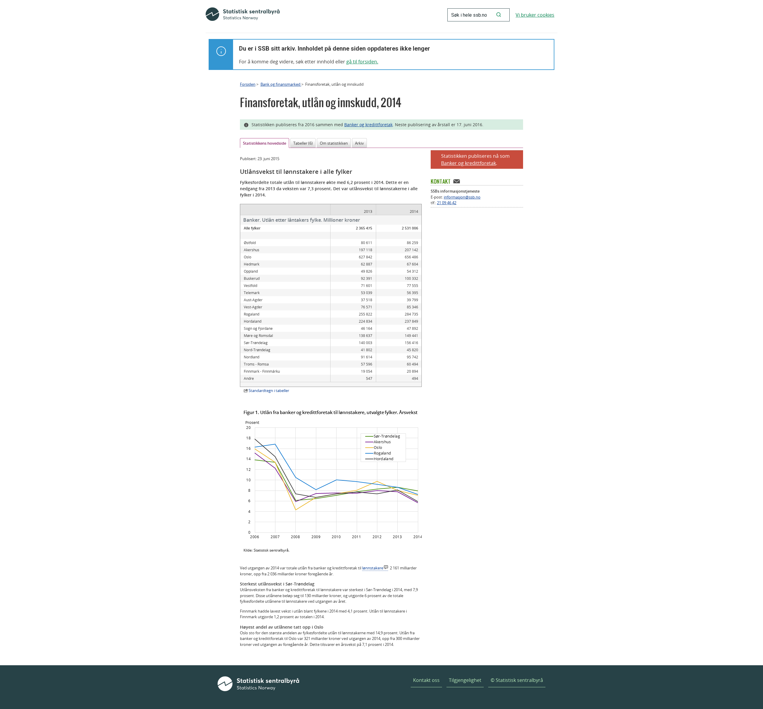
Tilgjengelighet (465, 680)
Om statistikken (334, 143)
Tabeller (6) (303, 143)
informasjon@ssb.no (462, 197)
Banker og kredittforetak (368, 124)
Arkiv (359, 143)
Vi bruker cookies (535, 15)
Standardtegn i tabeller (269, 390)
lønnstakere (372, 568)
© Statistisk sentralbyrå (517, 680)
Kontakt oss (426, 680)
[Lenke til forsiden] (243, 14)
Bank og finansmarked (280, 84)
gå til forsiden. (362, 61)
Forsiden (247, 84)
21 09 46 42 (446, 202)
